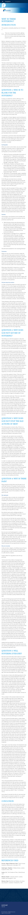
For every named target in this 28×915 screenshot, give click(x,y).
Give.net (3, 906)
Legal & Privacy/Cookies (5, 913)
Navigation (8, 1)
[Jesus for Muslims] (4, 7)
